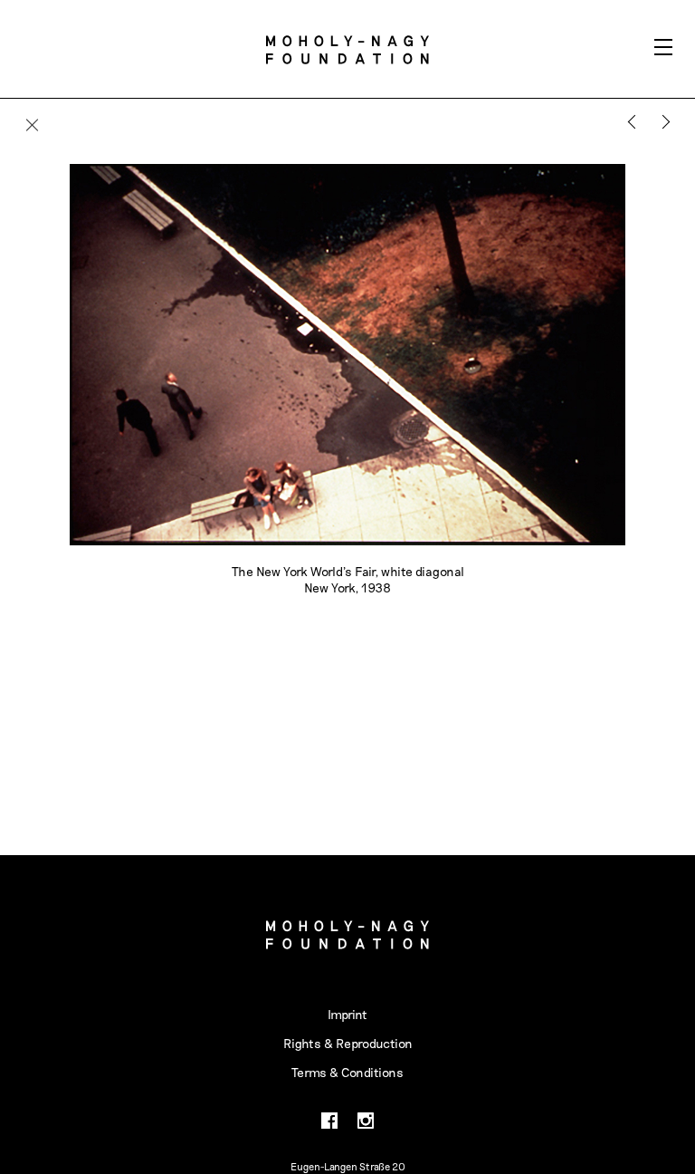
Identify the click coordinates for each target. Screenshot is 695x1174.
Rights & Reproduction (348, 1043)
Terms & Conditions (347, 1072)
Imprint (347, 1014)
